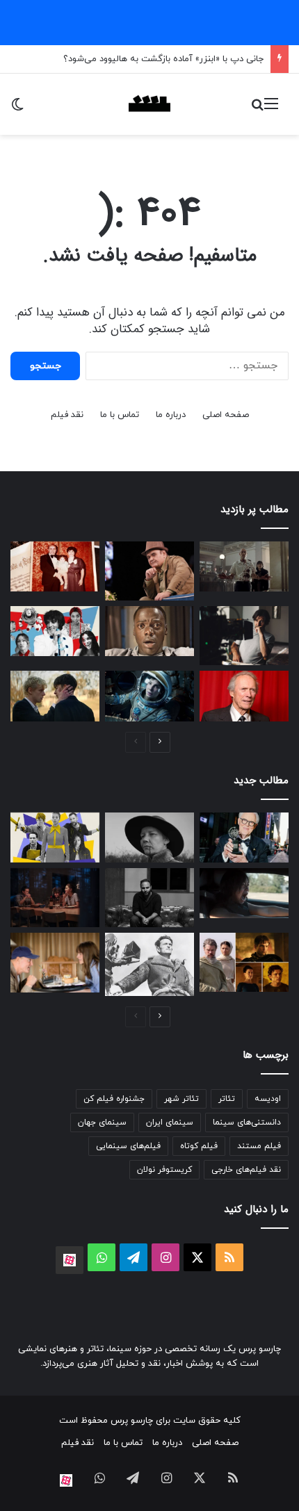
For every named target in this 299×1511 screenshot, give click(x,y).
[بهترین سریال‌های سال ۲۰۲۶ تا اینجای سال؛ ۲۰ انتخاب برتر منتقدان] (54, 837)
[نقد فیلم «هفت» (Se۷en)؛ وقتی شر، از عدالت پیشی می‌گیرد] (244, 566)
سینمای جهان (102, 1122)
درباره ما (171, 415)
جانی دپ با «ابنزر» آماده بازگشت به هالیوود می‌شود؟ (163, 59)
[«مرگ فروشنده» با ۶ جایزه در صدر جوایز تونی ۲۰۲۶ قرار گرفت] (244, 837)
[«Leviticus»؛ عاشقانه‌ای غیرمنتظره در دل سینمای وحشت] (54, 696)
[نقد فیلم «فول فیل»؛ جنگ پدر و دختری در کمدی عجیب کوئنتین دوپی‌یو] (54, 963)
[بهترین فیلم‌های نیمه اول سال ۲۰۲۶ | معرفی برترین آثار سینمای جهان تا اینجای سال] (54, 631)
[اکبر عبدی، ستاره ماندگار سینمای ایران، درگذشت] (149, 571)
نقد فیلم (67, 415)
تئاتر (226, 1098)
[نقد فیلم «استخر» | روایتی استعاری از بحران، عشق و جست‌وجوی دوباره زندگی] (244, 635)
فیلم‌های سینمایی (128, 1146)
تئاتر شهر (181, 1098)
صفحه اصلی (225, 415)
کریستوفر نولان (164, 1169)
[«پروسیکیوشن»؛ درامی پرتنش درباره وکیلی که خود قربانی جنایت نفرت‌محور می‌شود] (244, 893)
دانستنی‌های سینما (247, 1122)
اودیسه (267, 1098)
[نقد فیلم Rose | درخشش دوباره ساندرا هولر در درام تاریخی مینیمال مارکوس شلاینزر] (149, 837)
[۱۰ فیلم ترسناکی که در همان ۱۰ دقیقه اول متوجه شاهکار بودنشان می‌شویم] (149, 631)
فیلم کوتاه (199, 1146)
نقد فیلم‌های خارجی (246, 1169)
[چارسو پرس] (149, 104)
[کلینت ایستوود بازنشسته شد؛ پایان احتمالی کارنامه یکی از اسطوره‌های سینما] (244, 696)
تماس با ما (119, 415)
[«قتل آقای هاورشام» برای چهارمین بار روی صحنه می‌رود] (149, 897)
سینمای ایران (169, 1122)
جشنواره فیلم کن (114, 1098)
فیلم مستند (259, 1146)
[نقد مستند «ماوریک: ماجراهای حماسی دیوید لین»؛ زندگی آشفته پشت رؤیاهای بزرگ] (149, 964)
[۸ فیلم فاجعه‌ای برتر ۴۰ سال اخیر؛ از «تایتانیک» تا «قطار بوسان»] (149, 696)
